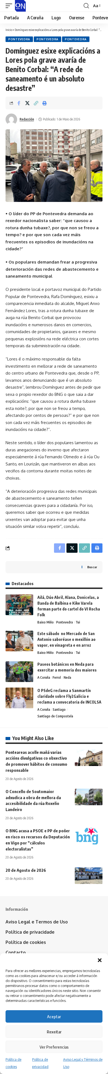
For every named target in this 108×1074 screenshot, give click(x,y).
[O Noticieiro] (20, 6)
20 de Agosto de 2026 (26, 870)
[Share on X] (27, 103)
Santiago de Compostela (55, 716)
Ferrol (57, 677)
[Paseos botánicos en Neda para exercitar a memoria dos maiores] (19, 671)
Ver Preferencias (54, 1046)
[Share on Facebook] (19, 103)
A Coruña (43, 677)
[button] (99, 960)
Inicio (9, 29)
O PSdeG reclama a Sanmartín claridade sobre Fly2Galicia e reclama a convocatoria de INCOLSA (69, 696)
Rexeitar (54, 1031)
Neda (67, 677)
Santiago (59, 709)
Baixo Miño (45, 622)
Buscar (92, 567)
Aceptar (54, 1016)
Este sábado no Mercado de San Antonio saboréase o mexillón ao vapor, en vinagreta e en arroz (66, 639)
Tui (78, 622)
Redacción (27, 119)
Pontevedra (19, 39)
